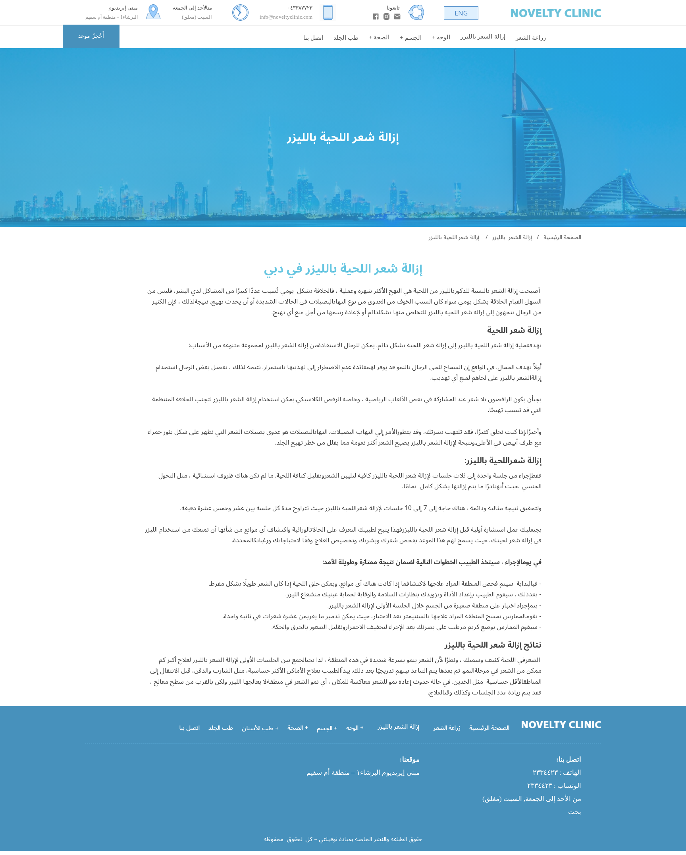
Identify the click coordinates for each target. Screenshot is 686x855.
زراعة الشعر (531, 38)
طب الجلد (345, 38)
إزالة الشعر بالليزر (512, 237)
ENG (461, 13)
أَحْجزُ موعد (91, 36)
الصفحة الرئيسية (576, 38)
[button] (379, 37)
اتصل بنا (313, 38)
